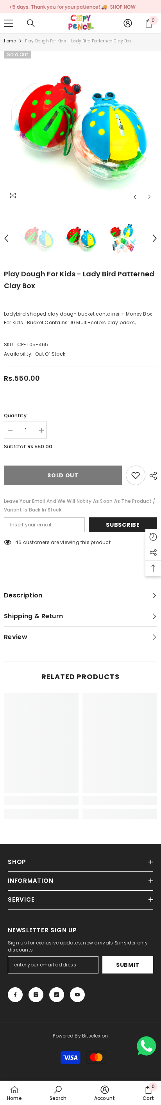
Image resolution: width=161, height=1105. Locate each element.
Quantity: (16, 415)
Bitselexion (95, 1035)
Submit (128, 965)
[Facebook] (15, 994)
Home (10, 41)
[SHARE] (151, 475)
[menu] (8, 23)
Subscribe (123, 525)
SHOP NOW (107, 7)
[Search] (31, 23)
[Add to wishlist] (135, 475)
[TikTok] (56, 994)
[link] (41, 800)
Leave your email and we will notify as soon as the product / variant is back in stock (79, 505)
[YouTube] (77, 994)
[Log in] (128, 23)
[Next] (149, 197)
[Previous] (135, 197)
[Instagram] (36, 994)
